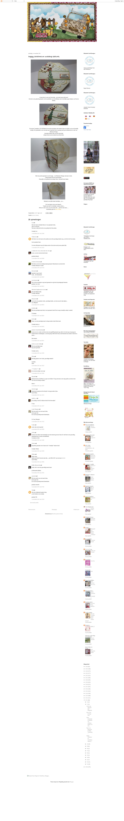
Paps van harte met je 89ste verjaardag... (89, 730)
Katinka (34, 308)
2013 (86, 695)
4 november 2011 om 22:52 (38, 472)
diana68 (34, 376)
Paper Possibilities (89, 580)
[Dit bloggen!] (47, 213)
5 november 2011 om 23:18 (38, 499)
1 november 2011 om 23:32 (38, 247)
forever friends (35, 215)
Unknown (34, 236)
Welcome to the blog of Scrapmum (90, 636)
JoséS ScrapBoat (89, 496)
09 (87, 746)
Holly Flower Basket (92, 478)
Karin (33, 319)
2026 (86, 666)
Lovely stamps (88, 612)
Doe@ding (87, 559)
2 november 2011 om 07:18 (38, 267)
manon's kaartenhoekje (37, 329)
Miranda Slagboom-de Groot (39, 289)
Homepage (54, 509)
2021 (86, 677)
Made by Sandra (89, 486)
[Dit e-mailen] (46, 213)
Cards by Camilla (89, 464)
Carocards (87, 570)
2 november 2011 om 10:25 (38, 365)
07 (87, 750)
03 (87, 759)
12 (87, 702)
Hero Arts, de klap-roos (89, 714)
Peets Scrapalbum (89, 424)
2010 (86, 767)
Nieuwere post (31, 509)
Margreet (34, 298)
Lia (32, 222)
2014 (86, 693)
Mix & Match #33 (92, 489)
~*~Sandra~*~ (35, 368)
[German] (93, 116)
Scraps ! (87, 527)
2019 (86, 682)
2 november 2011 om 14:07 (38, 385)
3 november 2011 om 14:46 (38, 440)
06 (87, 753)
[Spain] (85, 118)
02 (87, 762)
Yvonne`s (87, 625)
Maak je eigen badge (87, 129)
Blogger (71, 781)
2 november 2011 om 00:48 (38, 258)
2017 (86, 686)
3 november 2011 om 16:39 (38, 451)
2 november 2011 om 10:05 (38, 353)
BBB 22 (93, 626)
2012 (86, 697)
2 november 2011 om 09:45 (38, 326)
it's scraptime (88, 539)
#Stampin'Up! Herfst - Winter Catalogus (93, 531)
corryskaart (34, 280)
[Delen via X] (49, 213)
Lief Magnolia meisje (93, 651)
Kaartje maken (88, 602)
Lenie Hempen (35, 409)
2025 (86, 668)
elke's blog (87, 445)
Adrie (33, 432)
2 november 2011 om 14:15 (38, 395)
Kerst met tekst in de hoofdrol (93, 457)
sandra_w (34, 398)
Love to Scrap (88, 549)
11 (87, 704)
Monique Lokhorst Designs (89, 475)
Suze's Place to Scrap (88, 647)
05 (87, 755)
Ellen (33, 356)
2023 (86, 673)
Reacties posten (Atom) (57, 513)
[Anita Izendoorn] (85, 128)
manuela (34, 476)
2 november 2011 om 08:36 (38, 295)
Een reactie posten (34, 502)
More (88, 118)
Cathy (33, 424)
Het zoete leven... (89, 590)
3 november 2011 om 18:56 (38, 461)
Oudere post (76, 509)
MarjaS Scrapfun (89, 454)
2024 (86, 671)
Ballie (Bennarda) (36, 465)
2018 (86, 684)
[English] (85, 116)
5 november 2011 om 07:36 (38, 486)
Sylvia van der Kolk (36, 344)
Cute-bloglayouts (89, 506)
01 (87, 764)
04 (87, 757)
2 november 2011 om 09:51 (38, 340)
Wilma (33, 454)
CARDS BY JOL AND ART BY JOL (41, 250)
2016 (86, 689)
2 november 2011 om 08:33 (38, 286)
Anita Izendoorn (86, 125)
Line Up (93, 561)
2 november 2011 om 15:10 (38, 421)
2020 (86, 680)
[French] (89, 116)
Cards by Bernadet (90, 435)
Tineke (33, 443)
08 (87, 748)
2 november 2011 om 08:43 (38, 304)
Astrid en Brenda (36, 261)
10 (87, 744)
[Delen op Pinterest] (51, 213)
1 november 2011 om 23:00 (38, 233)
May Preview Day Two (93, 583)
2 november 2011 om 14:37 (38, 405)
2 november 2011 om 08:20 (38, 277)
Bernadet (34, 271)
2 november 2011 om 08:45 (38, 315)
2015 (86, 691)
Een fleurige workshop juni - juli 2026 (89, 448)
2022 (86, 675)
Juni (92, 571)
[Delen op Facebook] (50, 213)
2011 (86, 700)
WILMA (34, 389)
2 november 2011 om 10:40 (38, 373)
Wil (32, 490)
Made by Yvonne (89, 517)
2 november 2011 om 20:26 (38, 429)
